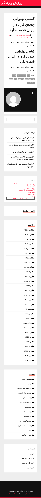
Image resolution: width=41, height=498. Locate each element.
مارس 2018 (28, 281)
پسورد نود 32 (31, 188)
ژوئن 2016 (28, 337)
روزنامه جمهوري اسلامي (23, 388)
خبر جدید (31, 79)
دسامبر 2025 (28, 248)
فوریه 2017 (28, 300)
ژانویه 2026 (28, 244)
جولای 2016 (28, 332)
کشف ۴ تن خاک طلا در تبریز (22, 152)
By (33, 93)
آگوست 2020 (28, 267)
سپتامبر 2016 (27, 323)
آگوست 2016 (28, 328)
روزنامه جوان (27, 398)
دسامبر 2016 (28, 309)
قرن (15, 79)
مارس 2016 (28, 351)
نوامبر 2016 (28, 314)
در (23, 79)
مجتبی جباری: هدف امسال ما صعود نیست (21, 146)
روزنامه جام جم (27, 384)
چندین (14, 75)
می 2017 (29, 286)
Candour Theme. (14, 494)
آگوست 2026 (28, 230)
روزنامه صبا (28, 412)
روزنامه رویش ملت (25, 402)
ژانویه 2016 (28, 360)
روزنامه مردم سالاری (25, 425)
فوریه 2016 (28, 356)
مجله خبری (31, 83)
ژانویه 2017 (28, 304)
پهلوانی (19, 75)
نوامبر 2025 (28, 253)
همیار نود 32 (31, 192)
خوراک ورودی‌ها (26, 458)
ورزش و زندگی (11, 3)
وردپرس (29, 467)
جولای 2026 (28, 234)
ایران (24, 75)
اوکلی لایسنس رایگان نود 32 (27, 190)
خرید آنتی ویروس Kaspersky (20, 198)
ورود (30, 454)
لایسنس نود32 (31, 186)
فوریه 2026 (28, 239)
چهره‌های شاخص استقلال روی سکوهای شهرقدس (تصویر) (22, 158)
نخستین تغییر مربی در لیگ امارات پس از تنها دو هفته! (21, 139)
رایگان (33, 196)
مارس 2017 (28, 295)
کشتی (11, 79)
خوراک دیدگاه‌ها (27, 463)
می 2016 (29, 342)
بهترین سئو (31, 194)
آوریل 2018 (28, 276)
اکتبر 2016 (28, 318)
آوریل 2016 (28, 346)
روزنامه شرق (27, 407)
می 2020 (29, 272)
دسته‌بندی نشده (27, 379)
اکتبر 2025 (28, 258)
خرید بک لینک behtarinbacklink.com (24, 184)
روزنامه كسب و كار (25, 421)
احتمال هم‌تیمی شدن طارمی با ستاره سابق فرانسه (20, 165)
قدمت (19, 79)
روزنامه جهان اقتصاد (25, 393)
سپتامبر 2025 (27, 262)
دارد (26, 79)
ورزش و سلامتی (26, 435)
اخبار (28, 75)
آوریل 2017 (28, 290)
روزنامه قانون (27, 416)
